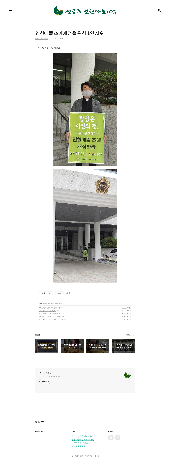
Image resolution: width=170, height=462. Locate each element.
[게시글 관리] (50, 293)
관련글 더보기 (130, 335)
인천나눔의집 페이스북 (82, 436)
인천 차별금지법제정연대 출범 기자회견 (50, 316)
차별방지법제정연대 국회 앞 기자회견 (49, 308)
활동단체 (42, 304)
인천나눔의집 (45, 373)
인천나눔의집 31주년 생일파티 (47, 311)
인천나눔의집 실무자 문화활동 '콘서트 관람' (51, 319)
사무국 (48, 304)
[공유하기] (47, 293)
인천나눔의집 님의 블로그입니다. (50, 376)
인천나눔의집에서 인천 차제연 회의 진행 (50, 313)
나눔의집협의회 (79, 446)
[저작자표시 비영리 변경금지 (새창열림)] (67, 293)
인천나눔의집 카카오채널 (83, 439)
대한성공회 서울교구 (81, 442)
